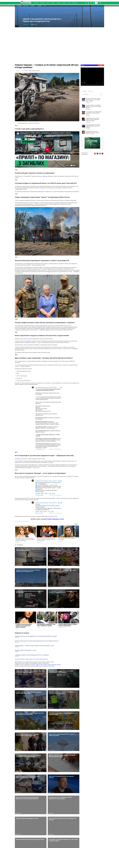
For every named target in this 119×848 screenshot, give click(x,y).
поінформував (18, 189)
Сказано (64, 2)
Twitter (100, 154)
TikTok (25, 666)
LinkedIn (49, 664)
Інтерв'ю (25, 24)
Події (69, 2)
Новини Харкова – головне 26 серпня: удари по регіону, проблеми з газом (34, 645)
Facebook (33, 664)
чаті (47, 663)
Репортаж (42, 2)
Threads (45, 664)
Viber (41, 664)
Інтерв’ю (53, 2)
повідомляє (45, 176)
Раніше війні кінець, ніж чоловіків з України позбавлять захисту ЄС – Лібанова (93, 126)
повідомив (44, 361)
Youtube (22, 666)
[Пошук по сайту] (94, 3)
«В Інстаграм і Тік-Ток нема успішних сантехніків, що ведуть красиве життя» (93, 113)
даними (18, 458)
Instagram (37, 664)
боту (53, 666)
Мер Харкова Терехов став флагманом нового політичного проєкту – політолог (93, 132)
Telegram (27, 663)
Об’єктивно (36, 2)
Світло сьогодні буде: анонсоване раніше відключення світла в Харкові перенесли (37, 641)
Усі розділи (74, 2)
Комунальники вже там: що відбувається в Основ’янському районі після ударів (36, 636)
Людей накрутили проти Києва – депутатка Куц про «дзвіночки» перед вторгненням (93, 119)
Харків (31, 659)
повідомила (18, 205)
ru (91, 3)
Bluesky (59, 664)
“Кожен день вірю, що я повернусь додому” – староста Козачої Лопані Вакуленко (93, 106)
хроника (46, 659)
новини (37, 659)
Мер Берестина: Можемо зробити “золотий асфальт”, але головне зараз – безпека (41, 20)
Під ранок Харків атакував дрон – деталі (25, 650)
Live (86, 3)
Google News (54, 664)
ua (88, 3)
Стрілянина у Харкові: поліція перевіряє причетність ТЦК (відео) (32, 655)
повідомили (42, 330)
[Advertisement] (59, 36)
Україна (27, 659)
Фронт (48, 2)
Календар (59, 2)
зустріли (30, 338)
